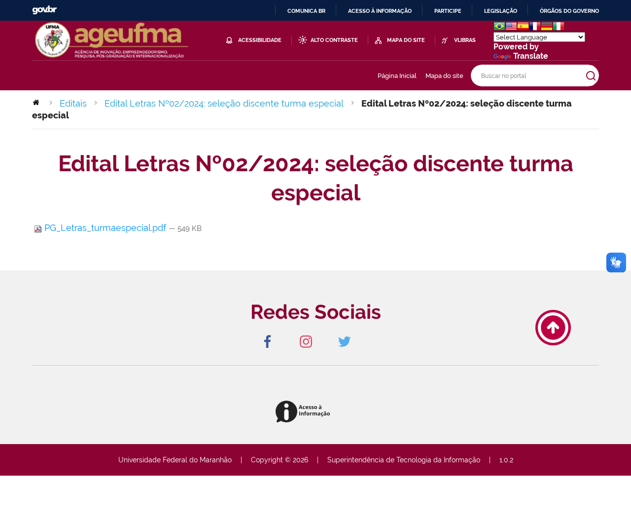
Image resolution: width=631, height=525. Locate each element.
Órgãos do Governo (569, 10)
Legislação (500, 10)
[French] (535, 27)
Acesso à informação (380, 10)
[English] (511, 27)
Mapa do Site (406, 40)
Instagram (305, 341)
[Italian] (558, 27)
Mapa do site (444, 75)
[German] (547, 27)
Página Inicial (397, 75)
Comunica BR (306, 10)
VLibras (465, 40)
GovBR (44, 10)
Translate (530, 56)
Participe (447, 10)
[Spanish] (523, 27)
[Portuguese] (499, 27)
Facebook (267, 341)
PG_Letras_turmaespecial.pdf (105, 228)
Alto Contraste (334, 40)
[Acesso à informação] (304, 412)
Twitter (344, 341)
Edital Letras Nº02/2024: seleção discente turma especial (224, 103)
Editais (73, 103)
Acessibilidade (259, 40)
